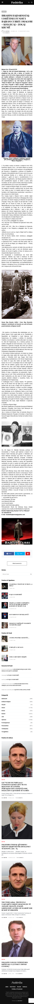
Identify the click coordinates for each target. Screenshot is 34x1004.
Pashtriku (17, 2)
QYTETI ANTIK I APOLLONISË (22, 689)
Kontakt (19, 986)
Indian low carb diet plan (8, 689)
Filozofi (3, 704)
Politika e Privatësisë (17, 989)
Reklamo (25, 986)
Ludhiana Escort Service (7, 683)
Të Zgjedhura (5, 731)
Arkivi (6, 986)
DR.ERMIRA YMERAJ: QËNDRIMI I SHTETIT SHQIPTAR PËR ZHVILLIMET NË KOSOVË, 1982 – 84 (16, 846)
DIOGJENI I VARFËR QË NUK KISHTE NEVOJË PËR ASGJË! (20, 624)
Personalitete (5, 725)
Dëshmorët (4, 698)
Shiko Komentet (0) (17, 563)
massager (4, 675)
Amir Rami (20, 1000)
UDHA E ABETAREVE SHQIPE (17, 657)
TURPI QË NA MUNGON (16, 647)
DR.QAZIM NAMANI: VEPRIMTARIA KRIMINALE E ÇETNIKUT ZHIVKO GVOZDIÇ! (15, 964)
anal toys (4, 679)
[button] (2, 2)
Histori (4, 11)
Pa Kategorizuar (6, 722)
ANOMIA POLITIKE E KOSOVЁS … (19, 638)
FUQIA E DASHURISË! (15, 594)
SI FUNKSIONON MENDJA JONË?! (19, 614)
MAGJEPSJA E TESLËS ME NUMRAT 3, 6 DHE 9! (20, 585)
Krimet (3, 710)
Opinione (4, 719)
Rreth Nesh (12, 986)
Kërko (31, 574)
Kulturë (3, 713)
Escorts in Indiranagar (7, 669)
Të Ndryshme (5, 728)
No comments (6, 32)
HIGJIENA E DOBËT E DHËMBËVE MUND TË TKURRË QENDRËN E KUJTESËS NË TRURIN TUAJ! (19, 604)
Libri (3, 716)
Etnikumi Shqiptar (6, 701)
